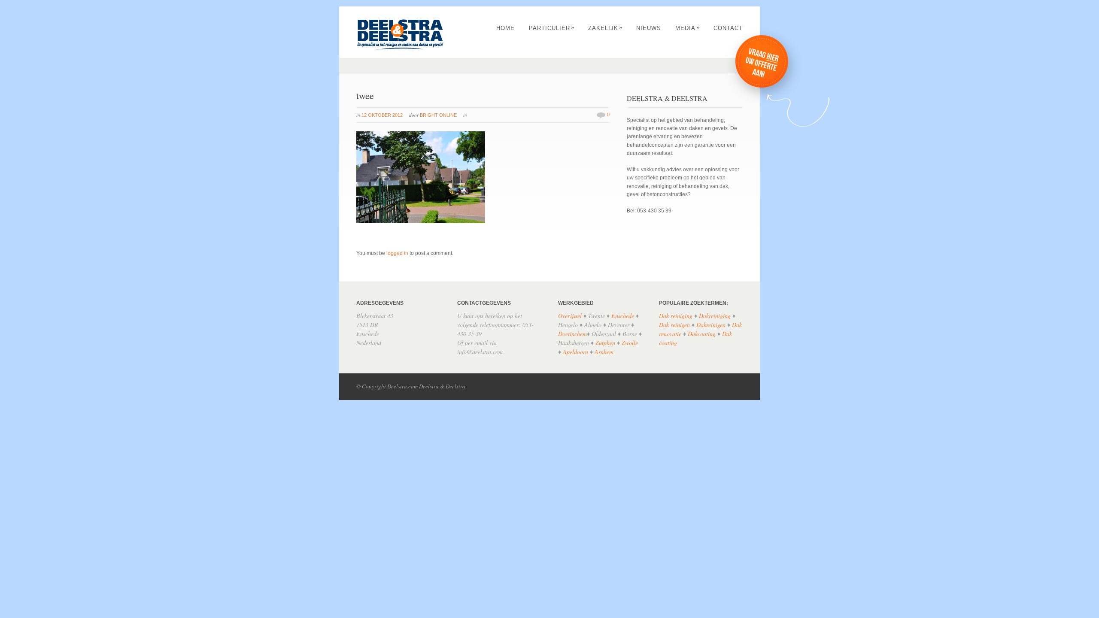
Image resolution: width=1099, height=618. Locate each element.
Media (687, 28)
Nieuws (648, 28)
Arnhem (604, 352)
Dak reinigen (674, 325)
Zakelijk (605, 28)
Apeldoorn (575, 352)
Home (505, 28)
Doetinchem (572, 334)
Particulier (552, 28)
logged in (397, 253)
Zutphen (605, 343)
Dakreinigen (711, 325)
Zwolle (630, 343)
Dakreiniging (715, 316)
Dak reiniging (675, 316)
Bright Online (438, 115)
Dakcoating (702, 334)
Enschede (622, 316)
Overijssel (570, 316)
